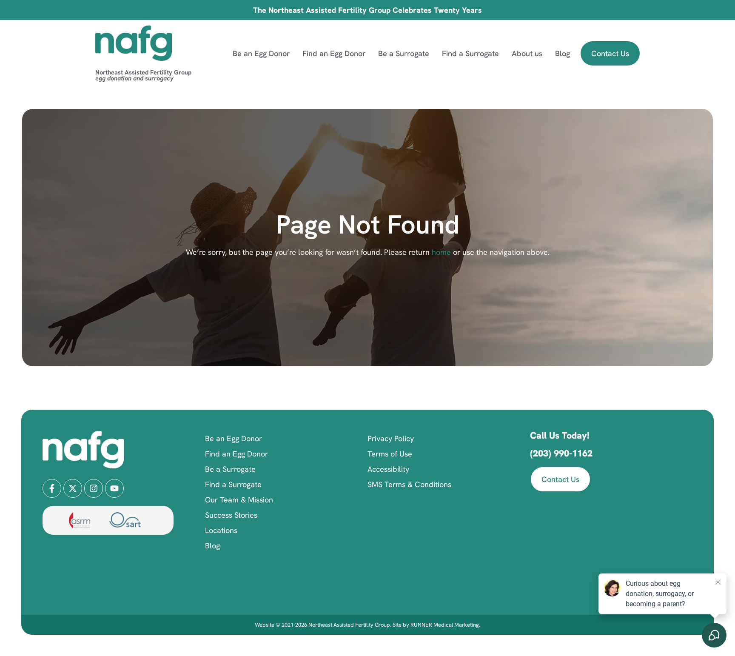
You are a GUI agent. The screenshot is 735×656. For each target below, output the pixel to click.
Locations (221, 530)
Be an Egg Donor (261, 53)
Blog (562, 53)
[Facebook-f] (52, 488)
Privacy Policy (391, 438)
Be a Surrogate (403, 53)
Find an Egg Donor (333, 53)
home (440, 252)
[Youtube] (114, 488)
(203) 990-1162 (561, 453)
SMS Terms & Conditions (409, 484)
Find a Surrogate (470, 53)
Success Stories (231, 515)
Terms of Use (390, 454)
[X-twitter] (72, 488)
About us (527, 53)
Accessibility (388, 469)
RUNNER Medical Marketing (444, 624)
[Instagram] (93, 488)
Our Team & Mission (239, 500)
